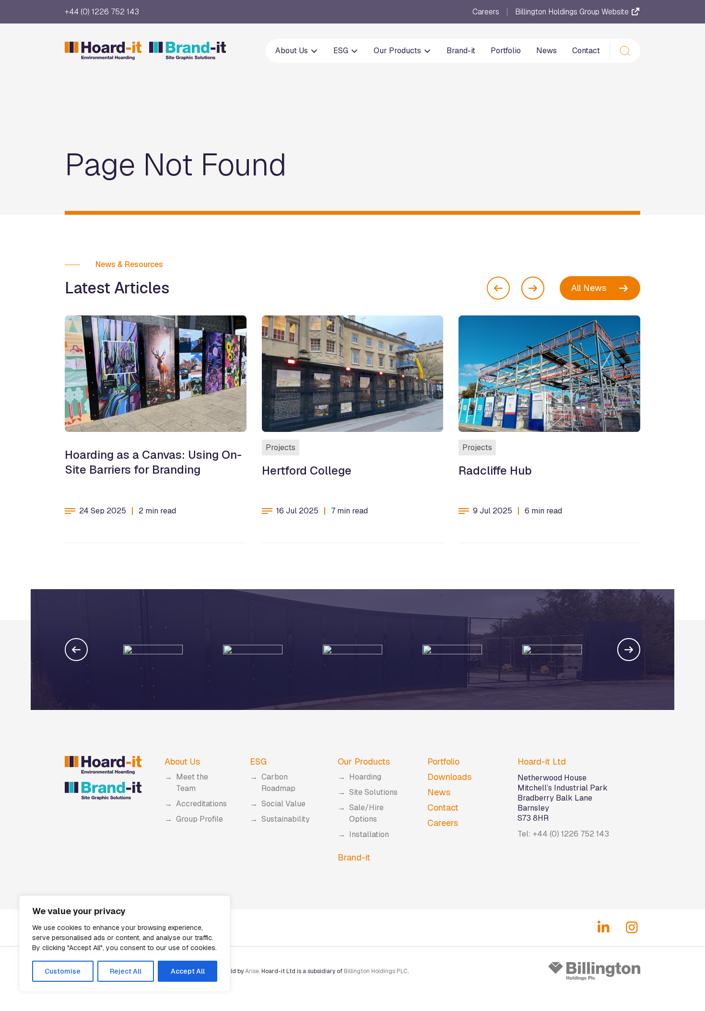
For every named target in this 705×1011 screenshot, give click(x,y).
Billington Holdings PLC (376, 971)
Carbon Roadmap (278, 782)
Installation (369, 834)
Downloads (449, 776)
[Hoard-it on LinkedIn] (603, 927)
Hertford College (307, 470)
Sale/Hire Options (366, 813)
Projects (280, 447)
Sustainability (285, 819)
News (546, 51)
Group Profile (199, 819)
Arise (252, 971)
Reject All (125, 971)
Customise (63, 971)
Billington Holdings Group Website (573, 12)
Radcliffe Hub (495, 470)
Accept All (188, 971)
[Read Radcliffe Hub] (549, 373)
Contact (586, 51)
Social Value (283, 804)
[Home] (145, 50)
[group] (118, 649)
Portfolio (506, 51)
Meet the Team (192, 782)
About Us (292, 51)
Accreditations (201, 804)
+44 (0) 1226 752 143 (102, 12)
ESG (341, 51)
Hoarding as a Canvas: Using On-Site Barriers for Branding (153, 462)
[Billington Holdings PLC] (594, 971)
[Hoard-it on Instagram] (631, 927)
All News (588, 287)
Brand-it (460, 51)
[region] (124, 943)
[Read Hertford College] (353, 373)
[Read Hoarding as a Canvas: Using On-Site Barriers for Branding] (156, 373)
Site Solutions (373, 792)
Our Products (398, 51)
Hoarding (365, 777)
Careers (485, 12)
